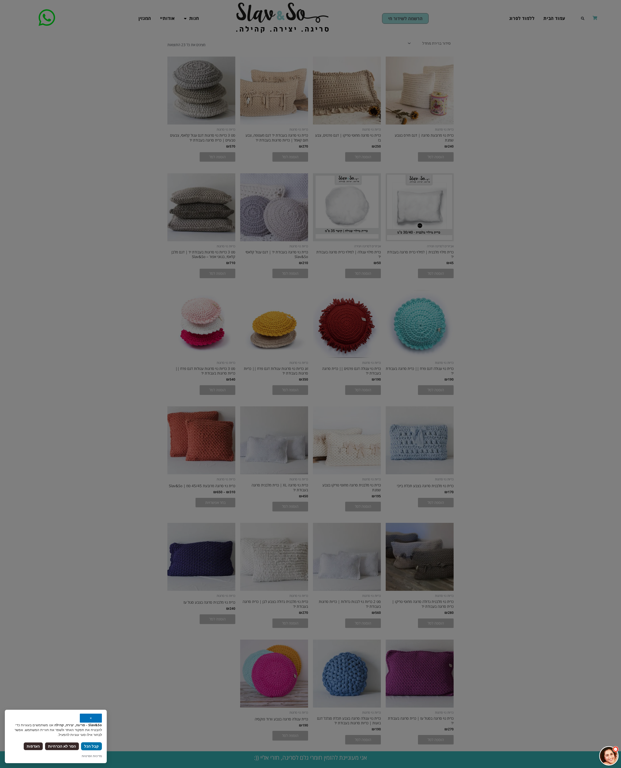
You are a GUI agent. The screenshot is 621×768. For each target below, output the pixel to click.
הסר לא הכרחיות (62, 746)
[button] (609, 756)
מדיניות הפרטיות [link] (92, 756)
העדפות (33, 746)
